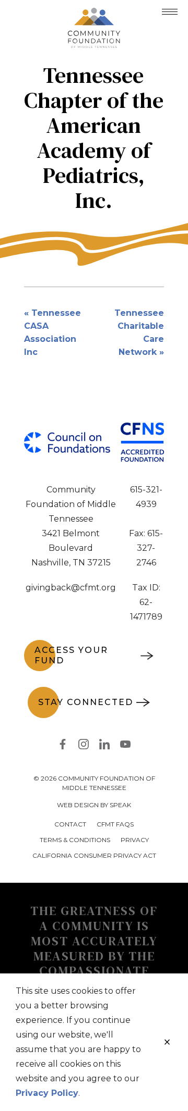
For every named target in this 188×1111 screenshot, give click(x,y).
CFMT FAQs (115, 824)
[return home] (94, 14)
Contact (70, 824)
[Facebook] (62, 746)
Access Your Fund (71, 655)
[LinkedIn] (104, 746)
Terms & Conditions (75, 840)
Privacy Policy (47, 1093)
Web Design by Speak (94, 805)
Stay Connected (85, 702)
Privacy (135, 840)
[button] (170, 12)
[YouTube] (125, 746)
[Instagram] (83, 746)
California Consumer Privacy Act (94, 855)
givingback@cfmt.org (71, 587)
